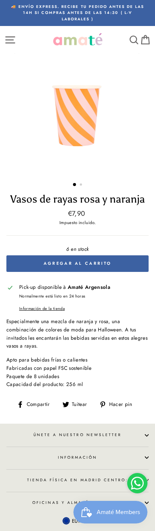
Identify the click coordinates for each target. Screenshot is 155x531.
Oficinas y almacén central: (77, 502)
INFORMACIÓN (77, 457)
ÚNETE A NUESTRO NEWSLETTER (77, 435)
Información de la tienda (42, 308)
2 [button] (82, 185)
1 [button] (75, 185)
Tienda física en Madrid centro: (77, 480)
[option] (77, 13)
